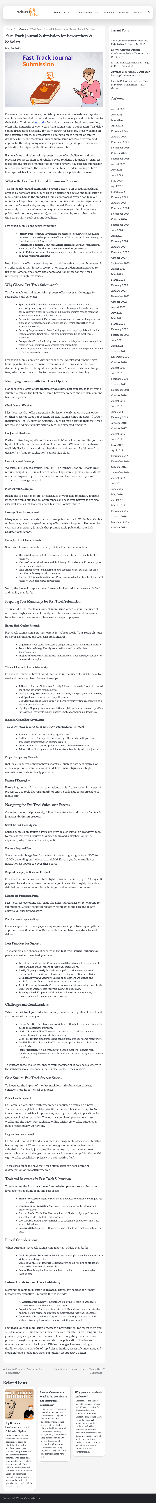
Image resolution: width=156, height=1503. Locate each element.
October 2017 (119, 428)
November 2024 (120, 213)
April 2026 (117, 125)
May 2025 (117, 180)
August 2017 (118, 434)
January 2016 (119, 516)
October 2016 (119, 467)
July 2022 (116, 312)
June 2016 (117, 489)
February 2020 (119, 379)
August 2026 (118, 109)
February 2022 (119, 329)
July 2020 (116, 373)
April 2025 (117, 186)
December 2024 (120, 208)
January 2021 (119, 351)
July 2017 (116, 439)
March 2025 (118, 191)
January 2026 (119, 136)
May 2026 (117, 120)
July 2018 (116, 406)
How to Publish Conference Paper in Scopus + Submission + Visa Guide (130, 85)
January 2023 (119, 290)
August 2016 (118, 478)
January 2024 (119, 246)
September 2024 (120, 224)
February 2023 (119, 285)
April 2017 (117, 450)
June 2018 (117, 412)
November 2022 (120, 296)
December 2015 (120, 522)
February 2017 (119, 456)
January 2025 (119, 202)
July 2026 (116, 114)
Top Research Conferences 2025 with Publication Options (17, 1427)
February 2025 (119, 197)
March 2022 (118, 323)
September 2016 (120, 472)
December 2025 (120, 142)
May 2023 (117, 274)
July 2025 (116, 169)
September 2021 (120, 335)
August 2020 (118, 368)
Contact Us (138, 12)
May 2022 (117, 318)
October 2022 (119, 301)
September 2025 (120, 158)
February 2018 (119, 417)
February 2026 (119, 131)
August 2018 (118, 401)
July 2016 (116, 483)
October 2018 (119, 395)
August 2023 (118, 268)
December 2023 (120, 252)
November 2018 (120, 390)
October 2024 (119, 219)
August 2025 (118, 164)
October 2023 (119, 257)
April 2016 (117, 500)
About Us (68, 12)
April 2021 (117, 346)
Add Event (109, 12)
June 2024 (117, 230)
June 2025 (117, 175)
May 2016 (117, 494)
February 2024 (119, 241)
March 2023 (118, 279)
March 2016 (118, 505)
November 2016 (120, 461)
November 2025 (120, 147)
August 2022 (118, 307)
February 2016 (119, 511)
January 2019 (119, 384)
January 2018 (119, 423)
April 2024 (117, 235)
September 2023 (120, 263)
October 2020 (119, 362)
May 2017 (117, 445)
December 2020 (120, 357)
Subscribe (124, 12)
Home (56, 12)
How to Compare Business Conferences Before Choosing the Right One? (129, 53)
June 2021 (117, 340)
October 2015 (119, 527)
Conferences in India (88, 12)
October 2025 (119, 153)
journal (39, 122)
